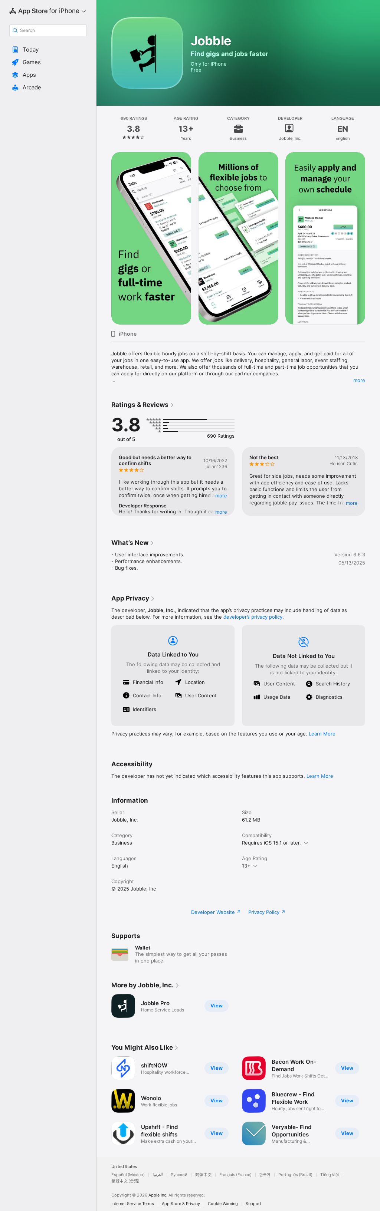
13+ (246, 866)
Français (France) (235, 1175)
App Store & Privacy (181, 1204)
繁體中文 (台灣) (125, 1181)
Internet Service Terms (132, 1204)
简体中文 (203, 1175)
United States (124, 1167)
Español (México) (128, 1175)
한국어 (265, 1175)
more (359, 380)
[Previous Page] (104, 129)
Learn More (322, 734)
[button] (48, 49)
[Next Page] (372, 129)
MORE (221, 495)
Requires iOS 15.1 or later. (271, 843)
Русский (179, 1175)
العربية (158, 1175)
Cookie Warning (223, 1204)
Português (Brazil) (295, 1175)
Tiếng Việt (329, 1175)
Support (253, 1204)
